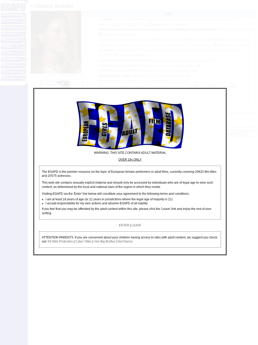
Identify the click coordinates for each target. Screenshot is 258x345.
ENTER (124, 225)
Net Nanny (125, 241)
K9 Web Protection (60, 241)
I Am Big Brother (105, 241)
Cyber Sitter (83, 241)
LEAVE (136, 225)
